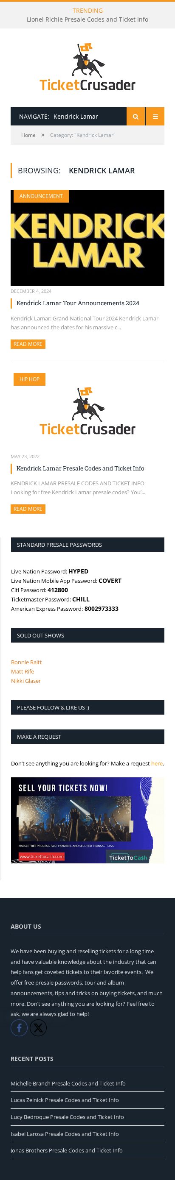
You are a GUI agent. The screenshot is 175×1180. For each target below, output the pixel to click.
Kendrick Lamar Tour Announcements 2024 (78, 303)
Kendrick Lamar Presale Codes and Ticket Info (80, 468)
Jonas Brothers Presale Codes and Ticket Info (67, 1150)
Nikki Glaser (26, 681)
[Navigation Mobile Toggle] (155, 116)
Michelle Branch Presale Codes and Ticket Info (68, 1083)
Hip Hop (30, 379)
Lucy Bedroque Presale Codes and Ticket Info (67, 1117)
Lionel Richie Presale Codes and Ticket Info (87, 19)
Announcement (41, 196)
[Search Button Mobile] (136, 116)
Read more (29, 344)
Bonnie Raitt (26, 662)
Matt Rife (22, 671)
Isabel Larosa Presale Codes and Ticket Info (65, 1134)
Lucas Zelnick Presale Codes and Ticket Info (65, 1100)
